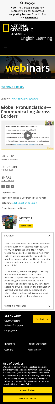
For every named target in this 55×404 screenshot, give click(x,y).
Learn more (31, 17)
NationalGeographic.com (16, 325)
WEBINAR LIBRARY (12, 87)
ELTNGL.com (12, 315)
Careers (8, 349)
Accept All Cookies (27, 398)
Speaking (33, 98)
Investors (9, 343)
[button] (3, 186)
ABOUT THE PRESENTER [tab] (15, 306)
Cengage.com (10, 330)
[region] (27, 379)
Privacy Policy (25, 384)
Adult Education (20, 98)
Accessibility (34, 349)
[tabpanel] (27, 271)
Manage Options (27, 390)
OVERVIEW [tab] (9, 236)
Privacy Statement (37, 343)
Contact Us (42, 319)
